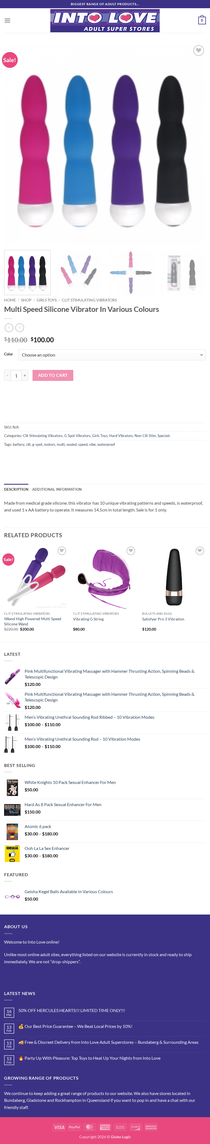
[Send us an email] (19, 975)
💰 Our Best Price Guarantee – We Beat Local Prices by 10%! (75, 1026)
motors (49, 444)
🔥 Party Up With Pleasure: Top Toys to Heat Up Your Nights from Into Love (89, 1057)
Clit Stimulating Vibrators (89, 300)
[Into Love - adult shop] (105, 20)
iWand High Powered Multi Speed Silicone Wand (32, 621)
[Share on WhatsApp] (9, 456)
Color (8, 354)
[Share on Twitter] (28, 456)
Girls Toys (47, 300)
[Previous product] (19, 327)
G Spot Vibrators (77, 435)
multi (61, 444)
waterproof (106, 444)
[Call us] (28, 975)
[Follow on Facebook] (9, 975)
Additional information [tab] (57, 489)
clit (28, 444)
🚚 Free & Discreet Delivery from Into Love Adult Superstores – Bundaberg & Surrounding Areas (108, 1042)
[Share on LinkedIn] (58, 456)
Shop (26, 300)
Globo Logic (121, 1136)
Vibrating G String (88, 619)
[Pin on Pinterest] (48, 456)
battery (18, 444)
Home (10, 300)
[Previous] (15, 145)
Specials (164, 435)
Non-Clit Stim (145, 435)
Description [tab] (16, 489)
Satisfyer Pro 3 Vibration (163, 619)
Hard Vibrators (121, 435)
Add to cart (53, 375)
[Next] (195, 145)
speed (83, 444)
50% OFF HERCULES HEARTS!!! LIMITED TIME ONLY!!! (71, 1010)
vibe (92, 444)
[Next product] (9, 327)
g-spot (37, 444)
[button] (7, 20)
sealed (71, 444)
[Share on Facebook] (19, 456)
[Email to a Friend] (38, 456)
